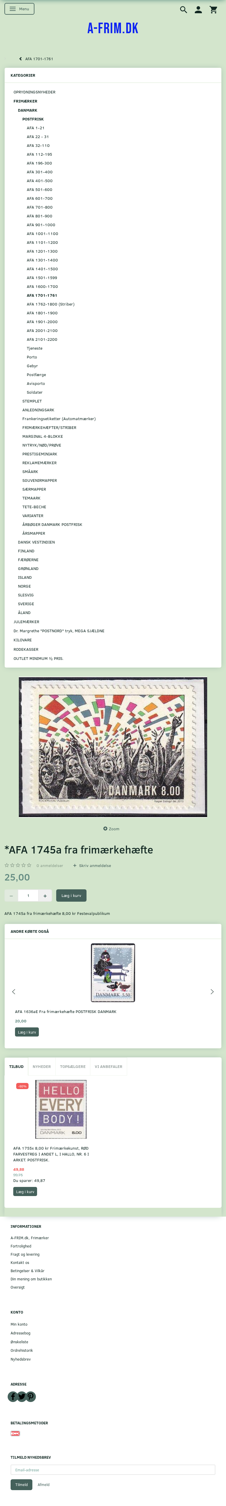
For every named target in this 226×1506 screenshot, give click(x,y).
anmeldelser (49, 865)
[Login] (198, 9)
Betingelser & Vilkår (27, 1270)
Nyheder (42, 1066)
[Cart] (213, 9)
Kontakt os (20, 1262)
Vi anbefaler (108, 1066)
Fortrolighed (21, 1245)
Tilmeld (21, 1484)
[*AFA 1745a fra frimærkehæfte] (113, 747)
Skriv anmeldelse (94, 865)
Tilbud (16, 1066)
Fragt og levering (25, 1254)
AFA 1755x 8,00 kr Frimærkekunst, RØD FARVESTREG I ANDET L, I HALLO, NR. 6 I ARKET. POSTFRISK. (51, 1154)
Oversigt (18, 1286)
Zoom (114, 828)
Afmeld (43, 1484)
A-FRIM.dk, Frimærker (30, 1237)
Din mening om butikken (31, 1278)
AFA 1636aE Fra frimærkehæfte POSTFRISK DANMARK (66, 1011)
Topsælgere (73, 1066)
